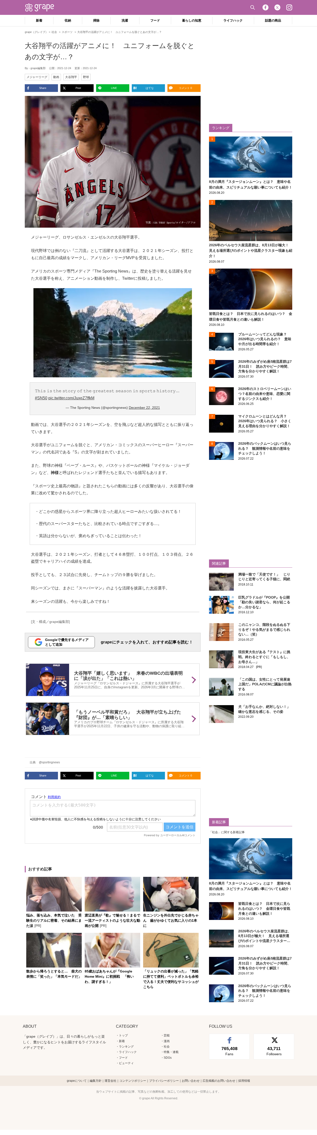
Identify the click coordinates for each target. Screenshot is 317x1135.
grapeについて (77, 1080)
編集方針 (96, 1080)
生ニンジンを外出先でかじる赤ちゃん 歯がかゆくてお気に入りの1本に (171, 920)
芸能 (167, 1035)
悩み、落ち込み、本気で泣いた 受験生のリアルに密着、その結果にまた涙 (54, 920)
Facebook (265, 7)
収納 (68, 20)
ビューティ (126, 1063)
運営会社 (110, 1080)
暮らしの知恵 (191, 20)
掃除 (96, 20)
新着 (39, 20)
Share (42, 87)
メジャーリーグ (36, 77)
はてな (150, 87)
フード (155, 20)
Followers (274, 1051)
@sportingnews (49, 762)
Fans (229, 1051)
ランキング (126, 1046)
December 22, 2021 (144, 408)
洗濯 (125, 20)
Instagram (289, 7)
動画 (56, 77)
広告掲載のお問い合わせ (219, 1080)
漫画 (167, 1041)
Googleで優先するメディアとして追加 (67, 642)
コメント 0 (185, 87)
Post (78, 87)
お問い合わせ (191, 1080)
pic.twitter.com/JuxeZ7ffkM (71, 398)
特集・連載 (171, 1052)
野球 (86, 77)
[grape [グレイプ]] (42, 7)
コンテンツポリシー (132, 1080)
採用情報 (244, 1080)
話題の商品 (273, 20)
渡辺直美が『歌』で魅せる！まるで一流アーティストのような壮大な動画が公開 (112, 920)
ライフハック (233, 20)
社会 (167, 1046)
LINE (114, 87)
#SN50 (41, 398)
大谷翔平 (71, 77)
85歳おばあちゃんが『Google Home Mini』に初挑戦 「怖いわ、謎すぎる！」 (109, 976)
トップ (123, 1035)
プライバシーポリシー (164, 1080)
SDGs (168, 1057)
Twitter (277, 7)
